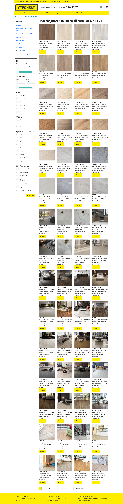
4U (20, 120)
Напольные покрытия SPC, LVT (41, 13)
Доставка (84, 13)
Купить (42, 52)
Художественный (25, 190)
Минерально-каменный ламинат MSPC (66, 13)
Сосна (22, 154)
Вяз (21, 137)
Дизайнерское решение (24, 179)
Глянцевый (23, 175)
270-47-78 (72, 7)
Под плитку (23, 183)
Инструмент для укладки (27, 54)
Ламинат (26, 13)
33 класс (22, 102)
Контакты (66, 1)
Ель (21, 144)
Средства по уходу (25, 44)
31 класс (22, 95)
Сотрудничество (55, 1)
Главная (18, 13)
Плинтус (18, 37)
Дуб (21, 141)
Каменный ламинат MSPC (24, 34)
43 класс (22, 112)
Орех (21, 147)
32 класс (22, 98)
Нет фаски (23, 126)
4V (20, 123)
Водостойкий (24, 172)
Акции (45, 1)
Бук (21, 134)
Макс (28, 64)
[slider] (17, 72)
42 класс (22, 108)
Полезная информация (33, 1)
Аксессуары (20, 40)
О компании (20, 1)
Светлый (22, 151)
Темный (22, 157)
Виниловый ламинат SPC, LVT (29, 16)
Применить (30, 196)
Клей (20, 47)
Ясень (22, 161)
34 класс (22, 105)
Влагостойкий (24, 169)
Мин (17, 64)
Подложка (22, 50)
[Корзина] (107, 7)
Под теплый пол (25, 187)
